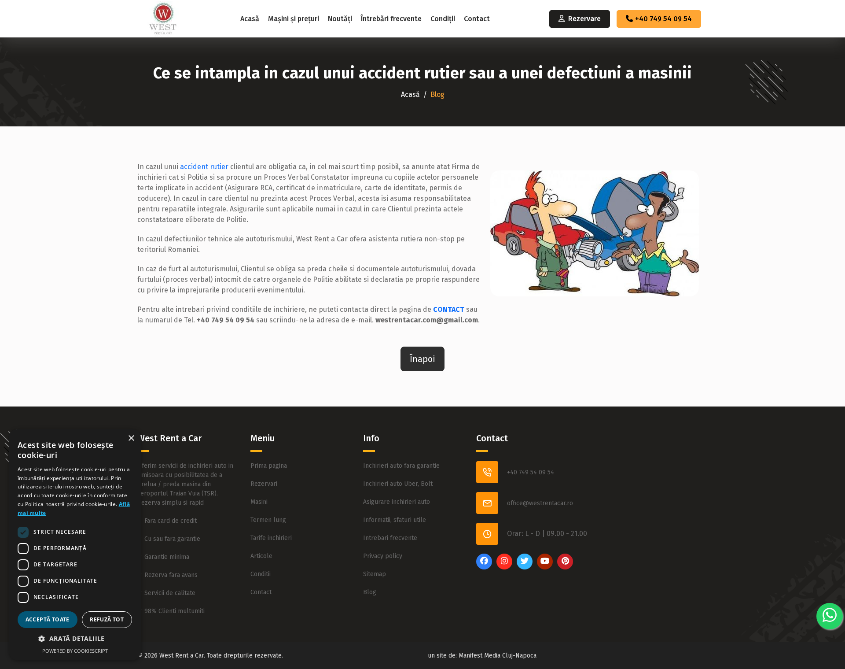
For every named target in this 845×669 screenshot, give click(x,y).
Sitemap (374, 574)
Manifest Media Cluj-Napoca (497, 655)
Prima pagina (268, 465)
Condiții (442, 19)
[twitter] (525, 567)
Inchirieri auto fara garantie (401, 465)
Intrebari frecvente (390, 538)
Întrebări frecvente (391, 19)
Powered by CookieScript (75, 650)
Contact (477, 19)
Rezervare (584, 19)
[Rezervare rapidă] (829, 616)
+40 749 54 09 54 (663, 19)
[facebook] (484, 567)
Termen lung (268, 520)
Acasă (249, 19)
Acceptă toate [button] (48, 619)
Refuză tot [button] (107, 619)
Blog (369, 592)
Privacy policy (382, 556)
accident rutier (204, 167)
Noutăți (340, 19)
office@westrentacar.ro (540, 503)
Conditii (260, 574)
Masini (259, 502)
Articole (261, 556)
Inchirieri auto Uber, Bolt (398, 484)
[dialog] (75, 544)
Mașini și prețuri (293, 19)
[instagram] (504, 567)
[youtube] (545, 567)
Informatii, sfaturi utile (394, 520)
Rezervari (263, 484)
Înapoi (422, 359)
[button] (75, 638)
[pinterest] (565, 567)
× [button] (131, 438)
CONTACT (448, 309)
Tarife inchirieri (271, 538)
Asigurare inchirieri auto (396, 502)
